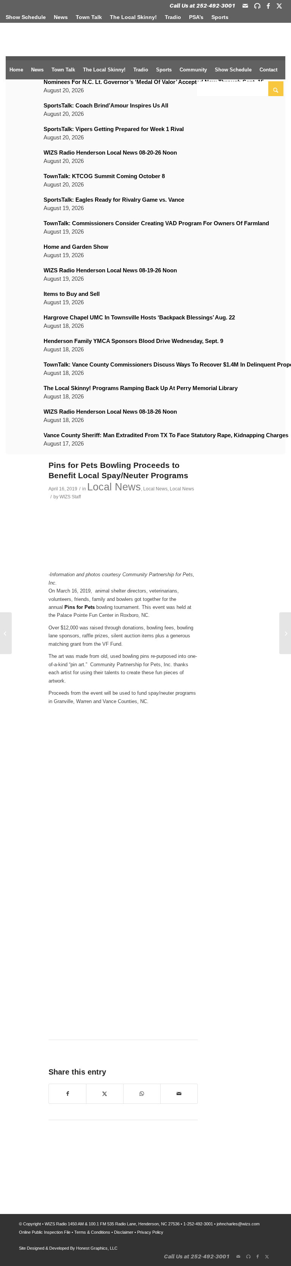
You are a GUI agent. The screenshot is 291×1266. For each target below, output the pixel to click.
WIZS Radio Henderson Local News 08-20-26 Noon (110, 152)
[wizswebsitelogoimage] (34, 36)
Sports (219, 17)
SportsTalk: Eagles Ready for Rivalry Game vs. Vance (114, 199)
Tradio (173, 17)
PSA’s (196, 17)
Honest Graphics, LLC (96, 1248)
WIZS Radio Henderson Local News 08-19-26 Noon (110, 270)
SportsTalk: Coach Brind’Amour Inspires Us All (106, 105)
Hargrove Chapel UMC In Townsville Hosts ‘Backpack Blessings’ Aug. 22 (139, 317)
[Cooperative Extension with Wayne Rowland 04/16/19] (6, 633)
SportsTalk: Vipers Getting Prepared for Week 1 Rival (114, 129)
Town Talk (89, 17)
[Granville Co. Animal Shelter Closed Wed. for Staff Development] (285, 633)
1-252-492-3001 (198, 1224)
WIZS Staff (70, 496)
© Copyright (30, 1224)
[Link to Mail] (245, 5)
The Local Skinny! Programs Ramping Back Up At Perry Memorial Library (141, 388)
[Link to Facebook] (268, 5)
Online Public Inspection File (44, 1232)
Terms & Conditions (92, 1232)
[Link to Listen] (257, 5)
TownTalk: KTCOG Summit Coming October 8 (104, 176)
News (61, 17)
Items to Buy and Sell (72, 294)
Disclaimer (123, 1232)
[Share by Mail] (179, 1093)
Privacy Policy (150, 1232)
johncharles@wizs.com (238, 1224)
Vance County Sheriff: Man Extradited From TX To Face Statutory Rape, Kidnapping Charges (166, 435)
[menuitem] (28, 17)
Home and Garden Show (76, 246)
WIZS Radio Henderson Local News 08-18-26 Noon (110, 411)
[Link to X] (279, 5)
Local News (114, 487)
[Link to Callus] (202, 5)
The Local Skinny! (133, 17)
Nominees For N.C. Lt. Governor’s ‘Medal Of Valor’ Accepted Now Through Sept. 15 (154, 82)
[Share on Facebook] (67, 1093)
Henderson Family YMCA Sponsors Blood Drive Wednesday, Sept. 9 (133, 341)
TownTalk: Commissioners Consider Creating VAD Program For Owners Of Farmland (156, 223)
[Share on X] (104, 1093)
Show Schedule (26, 17)
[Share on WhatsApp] (142, 1093)
